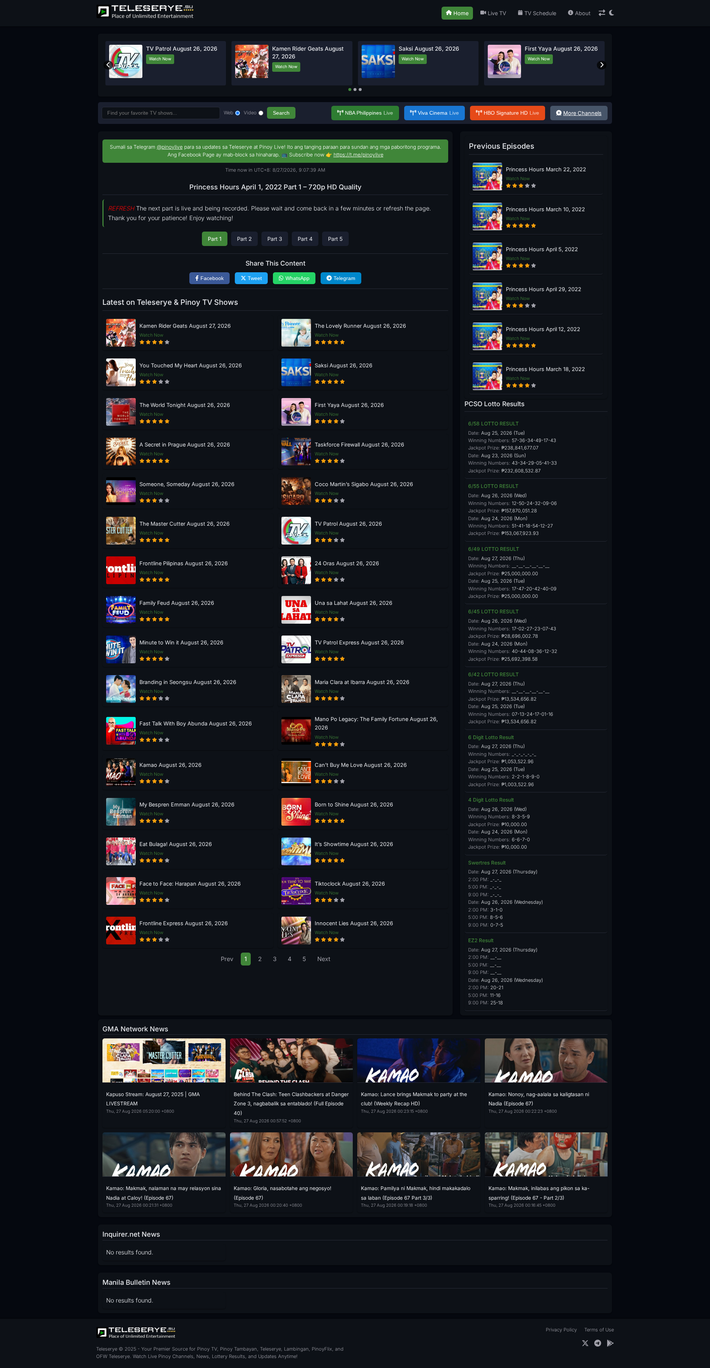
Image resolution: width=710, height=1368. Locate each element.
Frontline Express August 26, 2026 (183, 923)
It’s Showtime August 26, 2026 (354, 844)
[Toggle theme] (611, 13)
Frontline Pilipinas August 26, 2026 (183, 563)
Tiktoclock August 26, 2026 (350, 883)
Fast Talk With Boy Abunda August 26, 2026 (195, 723)
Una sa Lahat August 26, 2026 (353, 603)
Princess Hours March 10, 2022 (545, 209)
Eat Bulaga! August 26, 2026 (175, 844)
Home (461, 13)
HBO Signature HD (511, 113)
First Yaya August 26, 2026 (561, 48)
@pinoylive (170, 147)
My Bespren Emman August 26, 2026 (186, 804)
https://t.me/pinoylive (358, 155)
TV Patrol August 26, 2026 (181, 48)
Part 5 (335, 239)
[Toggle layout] (602, 13)
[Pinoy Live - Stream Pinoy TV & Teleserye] (145, 17)
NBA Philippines (369, 113)
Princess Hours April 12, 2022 (543, 329)
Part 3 (274, 239)
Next (323, 959)
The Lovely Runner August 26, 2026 (360, 326)
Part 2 (244, 239)
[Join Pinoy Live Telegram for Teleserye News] (597, 1343)
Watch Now (160, 58)
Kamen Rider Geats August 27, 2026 (185, 326)
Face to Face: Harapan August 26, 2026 (190, 883)
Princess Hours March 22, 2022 (546, 169)
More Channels (582, 113)
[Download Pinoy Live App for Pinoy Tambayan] (610, 1343)
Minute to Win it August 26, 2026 (181, 642)
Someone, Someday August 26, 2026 (186, 484)
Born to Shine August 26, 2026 (354, 804)
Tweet (255, 278)
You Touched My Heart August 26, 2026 (190, 365)
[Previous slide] (108, 65)
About (583, 13)
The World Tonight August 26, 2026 (184, 405)
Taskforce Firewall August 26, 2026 (359, 444)
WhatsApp (297, 278)
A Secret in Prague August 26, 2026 (184, 444)
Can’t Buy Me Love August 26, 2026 (361, 765)
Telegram (344, 278)
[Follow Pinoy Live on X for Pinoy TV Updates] (585, 1343)
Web (228, 112)
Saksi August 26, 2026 (429, 48)
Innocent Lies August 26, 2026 (354, 923)
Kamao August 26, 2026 (170, 765)
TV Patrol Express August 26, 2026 (359, 642)
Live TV (497, 13)
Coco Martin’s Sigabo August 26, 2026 (364, 484)
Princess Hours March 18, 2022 (545, 369)
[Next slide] (601, 65)
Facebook (212, 278)
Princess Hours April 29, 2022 (543, 289)
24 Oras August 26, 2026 (347, 563)
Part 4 (305, 239)
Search (281, 113)
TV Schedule (540, 13)
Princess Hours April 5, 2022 (542, 249)
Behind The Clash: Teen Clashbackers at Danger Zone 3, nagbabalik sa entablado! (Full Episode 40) (291, 1103)
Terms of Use (599, 1329)
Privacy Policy (561, 1329)
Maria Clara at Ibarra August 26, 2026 (362, 682)
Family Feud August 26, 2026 (176, 603)
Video (250, 112)
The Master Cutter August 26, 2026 (184, 523)
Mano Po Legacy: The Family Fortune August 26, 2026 (376, 723)
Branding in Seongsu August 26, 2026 (187, 682)
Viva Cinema (438, 113)
